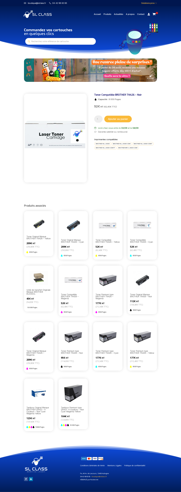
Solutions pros (148, 3)
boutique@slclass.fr (99, 476)
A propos (130, 14)
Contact (140, 14)
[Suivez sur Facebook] (26, 479)
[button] (28, 70)
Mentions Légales (114, 466)
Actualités (118, 14)
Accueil (97, 14)
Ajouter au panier (118, 119)
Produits (107, 14)
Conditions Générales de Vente (92, 466)
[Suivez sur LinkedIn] (31, 479)
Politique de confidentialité (134, 466)
